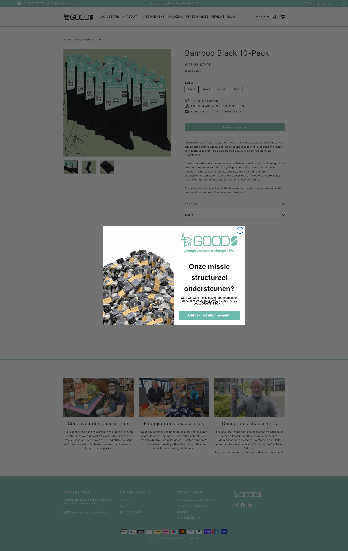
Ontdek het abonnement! (209, 315)
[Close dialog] (240, 230)
